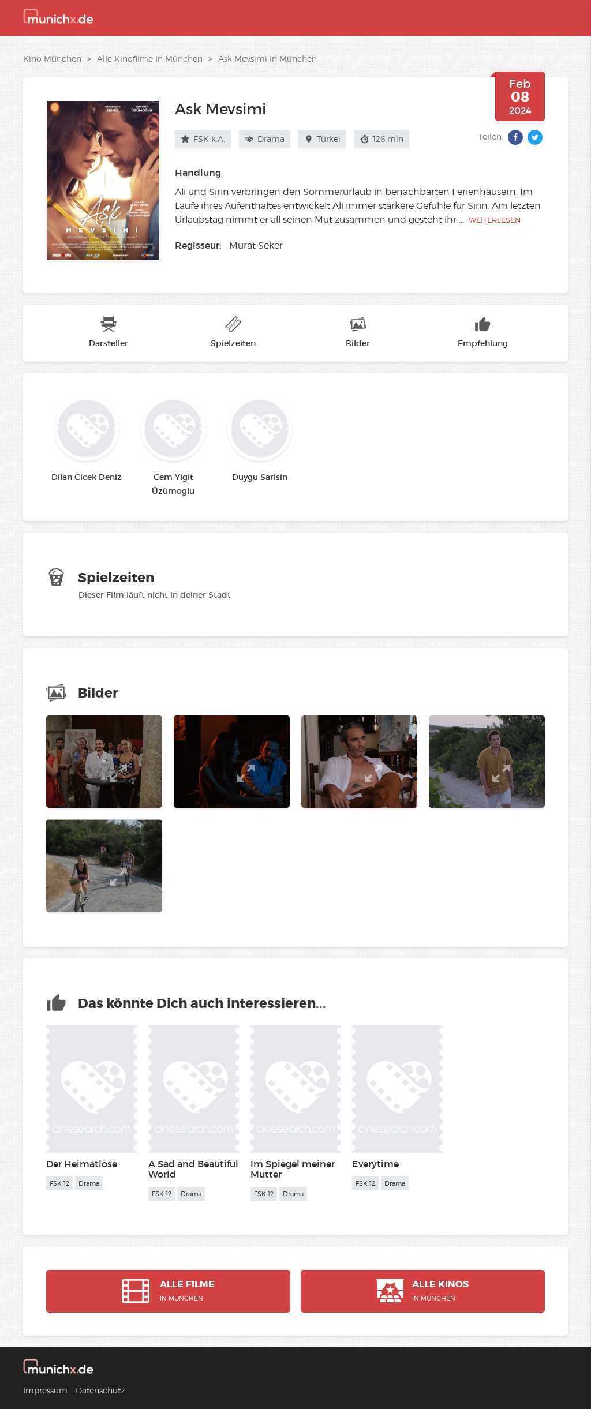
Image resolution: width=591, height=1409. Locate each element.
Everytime (375, 1164)
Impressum (45, 1390)
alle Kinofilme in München (150, 58)
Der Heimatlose (81, 1164)
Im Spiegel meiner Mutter (292, 1169)
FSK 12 (59, 1183)
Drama (270, 139)
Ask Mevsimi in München (267, 58)
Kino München (52, 58)
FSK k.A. (208, 139)
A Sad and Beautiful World (193, 1169)
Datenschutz (100, 1390)
